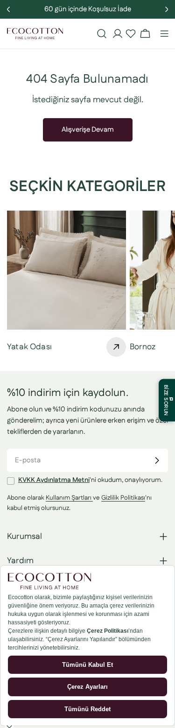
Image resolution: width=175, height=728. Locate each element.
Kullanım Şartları (69, 497)
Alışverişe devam (88, 129)
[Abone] (157, 460)
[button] (131, 33)
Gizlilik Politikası (123, 497)
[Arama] (101, 33)
